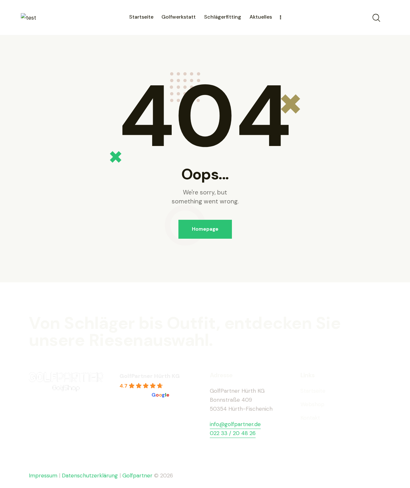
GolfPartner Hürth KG (149, 376)
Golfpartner (138, 475)
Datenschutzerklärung (90, 475)
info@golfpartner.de (235, 424)
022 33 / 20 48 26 (233, 433)
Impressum (43, 475)
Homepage (205, 229)
